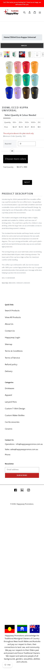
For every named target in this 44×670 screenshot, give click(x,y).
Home (6, 37)
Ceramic (8, 429)
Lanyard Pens (11, 402)
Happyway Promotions (24, 504)
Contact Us (10, 331)
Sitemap (8, 344)
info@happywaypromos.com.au (29, 444)
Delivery (8, 371)
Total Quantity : (8, 167)
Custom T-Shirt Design (15, 409)
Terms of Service (12, 358)
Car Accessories (12, 422)
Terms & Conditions (14, 351)
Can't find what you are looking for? (14, 2)
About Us (9, 324)
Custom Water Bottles (15, 415)
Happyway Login (12, 337)
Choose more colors (15, 159)
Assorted (8, 144)
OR (12, 151)
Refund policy (11, 364)
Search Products (12, 310)
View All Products (13, 317)
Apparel (8, 395)
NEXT (27, 182)
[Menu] (39, 12)
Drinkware (9, 388)
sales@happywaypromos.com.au (24, 449)
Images (24, 45)
